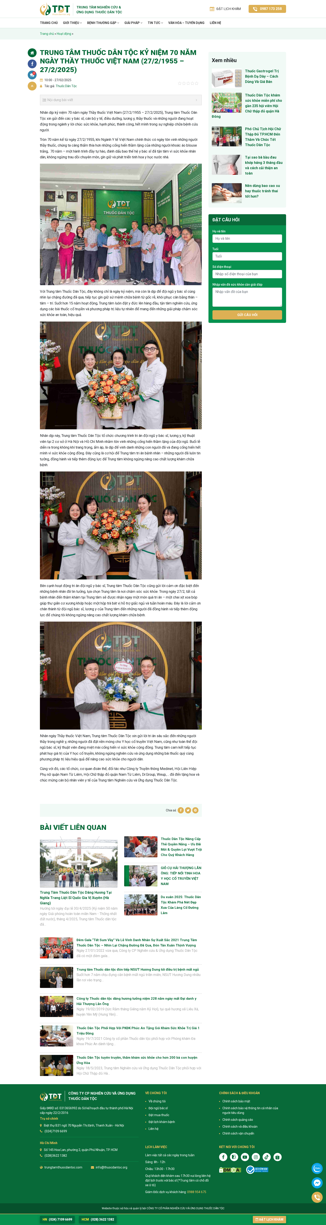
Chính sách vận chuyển (238, 1133)
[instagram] (256, 1157)
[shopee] (277, 1157)
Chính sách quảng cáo (237, 1119)
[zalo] (234, 1157)
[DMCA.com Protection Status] (230, 1170)
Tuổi (215, 249)
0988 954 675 (196, 1192)
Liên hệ (215, 23)
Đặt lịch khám (271, 1219)
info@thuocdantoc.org (111, 1167)
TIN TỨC (154, 23)
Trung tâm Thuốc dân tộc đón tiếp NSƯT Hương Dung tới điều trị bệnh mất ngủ (138, 970)
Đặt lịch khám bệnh (162, 1122)
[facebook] (223, 1157)
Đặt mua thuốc (159, 1115)
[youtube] (245, 1157)
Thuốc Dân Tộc (66, 86)
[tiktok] (267, 1157)
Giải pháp (132, 23)
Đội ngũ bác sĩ (158, 1108)
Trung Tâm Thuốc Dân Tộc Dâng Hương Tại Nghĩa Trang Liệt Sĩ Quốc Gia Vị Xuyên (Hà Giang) (76, 897)
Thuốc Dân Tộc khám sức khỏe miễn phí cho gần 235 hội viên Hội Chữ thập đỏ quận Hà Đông (247, 106)
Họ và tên (219, 231)
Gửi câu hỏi (247, 315)
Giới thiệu (71, 23)
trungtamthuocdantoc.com (63, 1167)
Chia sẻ (32, 63)
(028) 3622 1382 (98, 1219)
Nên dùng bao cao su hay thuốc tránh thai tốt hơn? (262, 191)
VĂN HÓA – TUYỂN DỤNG (186, 23)
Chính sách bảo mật (236, 1101)
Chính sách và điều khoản (239, 1126)
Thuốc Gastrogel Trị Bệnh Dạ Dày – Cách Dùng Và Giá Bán (262, 76)
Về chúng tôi (157, 1101)
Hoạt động (64, 33)
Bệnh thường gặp (102, 23)
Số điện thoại (221, 267)
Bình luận (34, 73)
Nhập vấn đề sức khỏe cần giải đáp (237, 284)
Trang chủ (49, 23)
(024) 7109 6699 (57, 1219)
